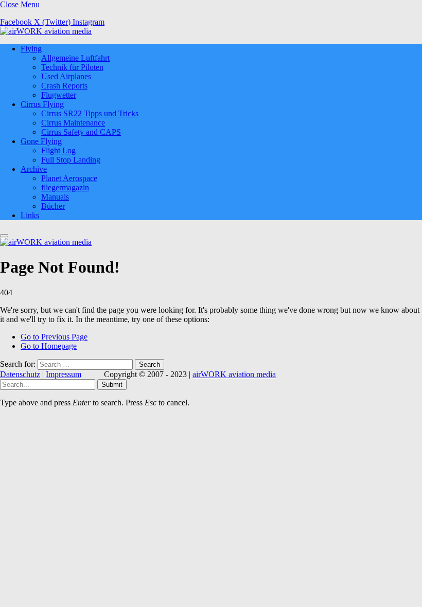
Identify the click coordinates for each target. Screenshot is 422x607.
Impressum (63, 374)
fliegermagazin (65, 187)
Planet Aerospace (69, 178)
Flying (31, 48)
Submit (111, 384)
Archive (34, 169)
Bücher (53, 206)
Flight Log (58, 150)
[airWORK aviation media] (46, 31)
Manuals (55, 196)
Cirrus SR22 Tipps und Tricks (89, 113)
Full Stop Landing (70, 159)
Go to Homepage (49, 346)
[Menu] (4, 235)
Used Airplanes (66, 76)
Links (30, 215)
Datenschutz (20, 374)
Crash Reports (64, 85)
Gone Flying (41, 141)
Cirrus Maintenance (73, 122)
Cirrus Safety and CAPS (81, 132)
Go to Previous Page (54, 336)
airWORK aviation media (234, 374)
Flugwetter (58, 95)
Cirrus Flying (42, 104)
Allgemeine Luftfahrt (75, 57)
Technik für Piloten (72, 67)
